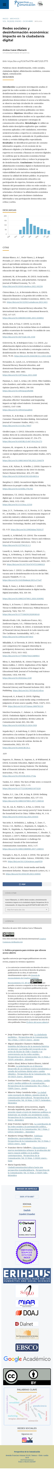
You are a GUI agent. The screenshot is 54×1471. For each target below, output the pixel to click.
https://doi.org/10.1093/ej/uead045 (18, 410)
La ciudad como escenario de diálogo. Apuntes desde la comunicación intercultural (28, 1095)
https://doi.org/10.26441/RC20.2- (16, 747)
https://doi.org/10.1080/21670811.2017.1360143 (23, 801)
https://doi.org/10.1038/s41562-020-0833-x (21, 476)
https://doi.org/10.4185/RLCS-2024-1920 (20, 725)
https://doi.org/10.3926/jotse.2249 (17, 678)
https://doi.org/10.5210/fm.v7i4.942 (18, 488)
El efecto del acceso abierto (37, 1022)
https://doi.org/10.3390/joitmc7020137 (27, 529)
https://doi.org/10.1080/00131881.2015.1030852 (23, 318)
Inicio (5, 18)
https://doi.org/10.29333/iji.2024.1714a (19, 776)
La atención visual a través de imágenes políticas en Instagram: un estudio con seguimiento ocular (29, 1112)
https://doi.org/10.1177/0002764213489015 (21, 655)
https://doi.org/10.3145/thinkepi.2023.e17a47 (22, 580)
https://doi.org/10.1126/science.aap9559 (25, 861)
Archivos (14, 18)
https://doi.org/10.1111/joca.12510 (17, 504)
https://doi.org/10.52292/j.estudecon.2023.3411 (27, 302)
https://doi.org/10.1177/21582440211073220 (22, 788)
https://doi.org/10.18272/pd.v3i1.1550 (19, 337)
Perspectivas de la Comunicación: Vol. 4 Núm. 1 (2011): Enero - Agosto (28, 1038)
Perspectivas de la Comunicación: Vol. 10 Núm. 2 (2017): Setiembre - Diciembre (29, 1100)
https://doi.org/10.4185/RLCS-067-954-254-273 (22, 441)
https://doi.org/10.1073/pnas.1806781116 (25, 706)
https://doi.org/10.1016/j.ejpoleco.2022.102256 (23, 286)
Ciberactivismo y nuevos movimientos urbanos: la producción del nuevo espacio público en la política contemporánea (29, 1151)
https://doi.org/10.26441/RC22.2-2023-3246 (32, 356)
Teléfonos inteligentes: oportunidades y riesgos (25, 1137)
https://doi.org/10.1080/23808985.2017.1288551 (23, 849)
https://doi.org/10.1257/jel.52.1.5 (17, 545)
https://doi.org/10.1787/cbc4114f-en (28, 690)
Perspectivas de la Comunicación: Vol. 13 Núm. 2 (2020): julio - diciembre (29, 1173)
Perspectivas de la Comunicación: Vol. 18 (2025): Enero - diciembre (29, 1075)
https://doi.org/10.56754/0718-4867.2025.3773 (27, 61)
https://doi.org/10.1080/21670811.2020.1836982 (23, 598)
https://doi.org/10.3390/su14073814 (18, 636)
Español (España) (27, 1214)
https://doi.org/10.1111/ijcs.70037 (17, 425)
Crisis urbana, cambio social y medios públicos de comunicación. (29, 1081)
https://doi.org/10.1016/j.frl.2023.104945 (23, 874)
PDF (23, 884)
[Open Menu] (4, 4)
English (27, 1210)
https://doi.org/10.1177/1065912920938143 (21, 614)
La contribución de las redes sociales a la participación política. (29, 1125)
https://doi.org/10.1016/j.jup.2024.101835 (20, 816)
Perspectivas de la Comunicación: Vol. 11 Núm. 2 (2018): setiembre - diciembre (29, 1058)
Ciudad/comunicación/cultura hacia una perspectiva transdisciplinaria (25, 1168)
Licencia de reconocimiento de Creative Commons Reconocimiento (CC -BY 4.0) (24, 979)
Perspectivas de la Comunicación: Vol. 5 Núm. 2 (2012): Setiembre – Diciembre (28, 1130)
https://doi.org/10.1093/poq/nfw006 (18, 391)
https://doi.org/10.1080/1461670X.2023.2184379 (23, 460)
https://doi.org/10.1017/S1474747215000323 (26, 564)
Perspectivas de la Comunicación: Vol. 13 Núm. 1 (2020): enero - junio (27, 1158)
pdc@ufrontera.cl (27, 1460)
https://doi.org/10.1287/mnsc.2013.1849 (20, 375)
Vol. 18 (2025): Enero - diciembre (18, 21)
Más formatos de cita (16, 910)
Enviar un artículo (27, 1189)
